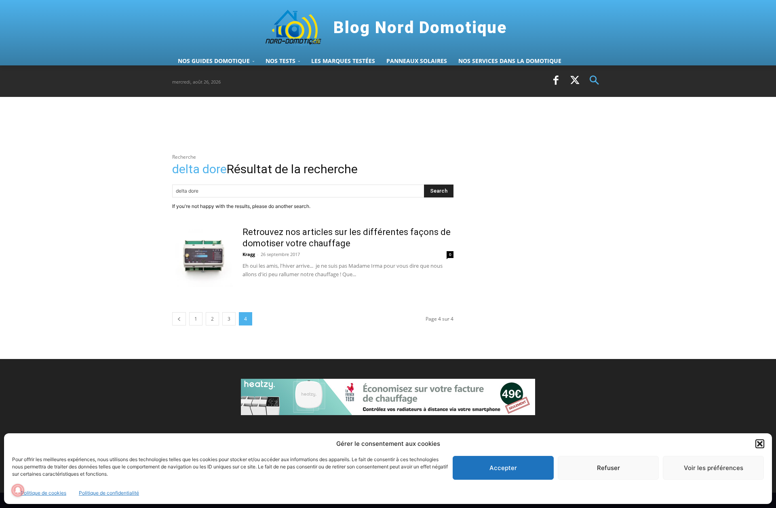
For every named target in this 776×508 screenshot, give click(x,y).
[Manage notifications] (17, 490)
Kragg (248, 254)
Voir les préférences (713, 468)
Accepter (503, 468)
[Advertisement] (319, 125)
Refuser (608, 468)
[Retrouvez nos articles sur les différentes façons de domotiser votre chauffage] (202, 257)
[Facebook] (555, 81)
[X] (575, 81)
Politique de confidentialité (109, 493)
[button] (760, 444)
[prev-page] (179, 318)
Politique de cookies (43, 493)
